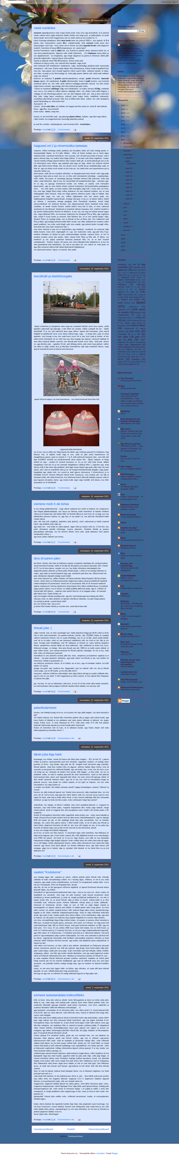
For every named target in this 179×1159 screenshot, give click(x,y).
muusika (121, 325)
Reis (140, 349)
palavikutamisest (45, 707)
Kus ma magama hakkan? (131, 469)
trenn (120, 362)
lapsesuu (133, 306)
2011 (123, 140)
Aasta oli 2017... (127, 654)
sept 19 (129, 172)
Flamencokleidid (127, 666)
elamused (133, 273)
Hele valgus (126, 466)
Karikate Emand (128, 545)
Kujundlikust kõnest (129, 674)
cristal (123, 45)
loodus (138, 312)
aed (134, 264)
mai (125, 215)
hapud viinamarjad (126, 280)
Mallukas (125, 601)
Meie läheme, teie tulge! (130, 423)
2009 (123, 239)
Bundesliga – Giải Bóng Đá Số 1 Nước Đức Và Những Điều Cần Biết (132, 606)
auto (135, 270)
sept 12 (129, 187)
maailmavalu (123, 315)
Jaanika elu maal (129, 528)
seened (142, 352)
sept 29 (129, 158)
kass (132, 292)
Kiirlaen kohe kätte (128, 388)
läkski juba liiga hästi (48, 754)
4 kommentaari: (64, 691)
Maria (123, 614)
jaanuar (126, 230)
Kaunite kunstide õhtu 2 (130, 636)
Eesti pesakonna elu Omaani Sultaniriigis (130, 420)
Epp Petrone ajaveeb (130, 444)
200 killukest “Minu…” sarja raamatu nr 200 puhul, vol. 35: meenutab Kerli (132, 448)
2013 (123, 132)
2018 (123, 113)
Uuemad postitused (43, 1129)
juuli (125, 207)
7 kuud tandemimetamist (131, 517)
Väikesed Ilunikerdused (132, 687)
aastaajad (122, 264)
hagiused (136, 275)
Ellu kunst (125, 429)
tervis (121, 359)
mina (131, 318)
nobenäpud (122, 334)
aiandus (137, 267)
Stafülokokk (125, 596)
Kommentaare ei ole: (66, 738)
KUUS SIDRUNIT (128, 576)
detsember (128, 143)
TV (128, 362)
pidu (120, 340)
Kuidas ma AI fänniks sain (131, 682)
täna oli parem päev (47, 558)
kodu (142, 291)
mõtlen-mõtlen (137, 325)
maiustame (122, 318)
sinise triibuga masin (128, 354)
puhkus (132, 342)
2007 (123, 246)
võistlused (122, 364)
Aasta (123, 413)
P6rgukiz (125, 652)
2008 (123, 242)
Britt (123, 386)
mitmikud (135, 320)
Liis (122, 586)
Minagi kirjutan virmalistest (131, 588)
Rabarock (129, 349)
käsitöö (124, 299)
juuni (125, 211)
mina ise (140, 317)
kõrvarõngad (134, 297)
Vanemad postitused (99, 1129)
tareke (124, 357)
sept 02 (129, 199)
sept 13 (129, 183)
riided (133, 352)
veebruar (127, 226)
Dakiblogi (125, 411)
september (128, 154)
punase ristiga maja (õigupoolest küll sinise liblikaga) (131, 344)
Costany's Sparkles (130, 394)
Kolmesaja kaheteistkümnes (132, 540)
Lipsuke (124, 593)
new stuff (135, 331)
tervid (141, 356)
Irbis (131, 289)
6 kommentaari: (64, 542)
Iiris (132, 287)
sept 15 (129, 176)
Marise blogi (126, 634)
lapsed (140, 302)
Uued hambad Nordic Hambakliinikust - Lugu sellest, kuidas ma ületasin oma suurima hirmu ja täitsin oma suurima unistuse (132, 401)
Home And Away (128, 514)
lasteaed (121, 309)
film (128, 275)
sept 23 (129, 168)
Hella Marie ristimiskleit (130, 690)
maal (139, 315)
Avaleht (71, 1129)
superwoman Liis (129, 672)
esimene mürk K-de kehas (51, 504)
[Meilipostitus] (75, 130)
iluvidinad (121, 289)
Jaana (123, 522)
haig (143, 275)
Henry (123, 484)
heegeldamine (131, 282)
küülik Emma (124, 303)
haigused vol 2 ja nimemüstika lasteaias (60, 145)
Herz (123, 494)
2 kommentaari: (64, 130)
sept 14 (129, 180)
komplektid (141, 295)
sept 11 (129, 191)
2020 (123, 105)
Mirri (125, 320)
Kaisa (123, 538)
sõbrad (142, 354)
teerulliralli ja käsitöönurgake (53, 276)
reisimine (122, 352)
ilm (139, 287)
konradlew (100, 1153)
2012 (123, 136)
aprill (125, 219)
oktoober (127, 151)
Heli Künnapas (128, 474)
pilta (130, 339)
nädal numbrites (44, 28)
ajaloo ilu (122, 270)
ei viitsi (123, 273)
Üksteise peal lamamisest (131, 381)
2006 (123, 250)
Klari (123, 553)
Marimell (125, 624)
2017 (123, 117)
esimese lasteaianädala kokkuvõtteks (59, 995)
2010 (123, 235)
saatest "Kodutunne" (47, 872)
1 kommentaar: (64, 612)
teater (133, 357)
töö (134, 362)
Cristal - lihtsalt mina (57, 10)
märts (126, 222)
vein (141, 362)
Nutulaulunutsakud (128, 548)
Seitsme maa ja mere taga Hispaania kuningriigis (130, 662)
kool (122, 297)
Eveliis (124, 456)
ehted (143, 270)
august (126, 203)
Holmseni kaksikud (130, 504)
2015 (123, 124)
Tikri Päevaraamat (129, 679)
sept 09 (129, 195)
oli (132, 334)
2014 (123, 128)
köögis (137, 299)
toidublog (136, 359)
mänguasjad (129, 328)
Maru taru (125, 642)
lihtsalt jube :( (43, 628)
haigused (125, 277)
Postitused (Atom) (75, 1136)
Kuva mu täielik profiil (127, 63)
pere (137, 336)
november (128, 147)
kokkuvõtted (128, 295)
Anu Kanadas (127, 378)
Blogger (115, 1153)
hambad (139, 277)
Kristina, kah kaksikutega (127, 564)
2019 (123, 109)
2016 (123, 121)
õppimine (132, 364)
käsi (143, 297)
